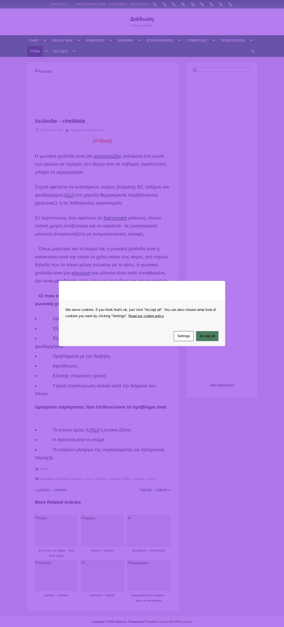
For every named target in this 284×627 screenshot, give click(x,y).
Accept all (207, 336)
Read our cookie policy (146, 316)
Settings (183, 336)
